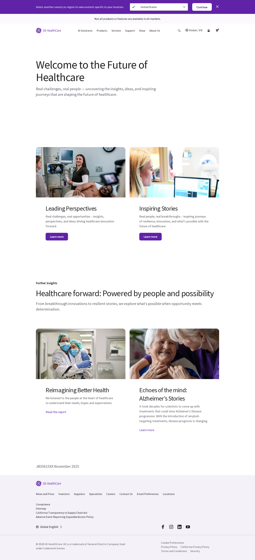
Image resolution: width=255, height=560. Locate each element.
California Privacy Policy (195, 547)
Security (195, 551)
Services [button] (116, 30)
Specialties (95, 494)
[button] (179, 30)
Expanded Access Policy (80, 517)
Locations (169, 494)
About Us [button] (154, 30)
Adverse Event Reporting (50, 517)
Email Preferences (148, 494)
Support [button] (130, 30)
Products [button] (102, 30)
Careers (110, 494)
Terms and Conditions (174, 551)
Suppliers (79, 494)
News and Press (45, 494)
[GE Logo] (48, 31)
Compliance (43, 504)
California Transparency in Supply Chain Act (61, 512)
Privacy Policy (169, 547)
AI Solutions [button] (85, 30)
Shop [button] (142, 30)
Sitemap (41, 508)
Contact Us (126, 494)
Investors (64, 494)
